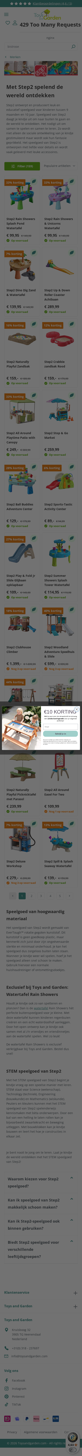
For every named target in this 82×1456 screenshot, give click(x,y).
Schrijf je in (60, 734)
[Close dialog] (76, 709)
